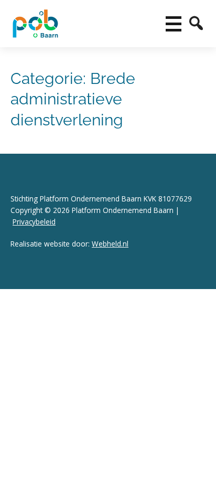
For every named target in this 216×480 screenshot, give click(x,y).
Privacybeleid (34, 222)
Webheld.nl (110, 244)
